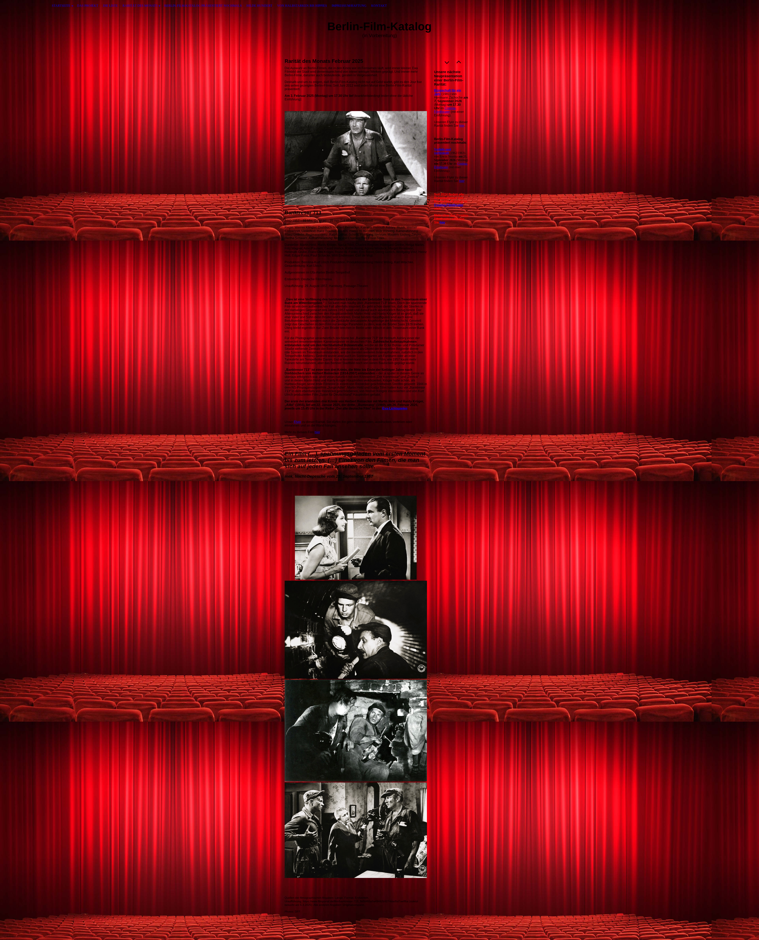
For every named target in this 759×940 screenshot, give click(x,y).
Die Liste (110, 5)
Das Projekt (87, 5)
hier (317, 432)
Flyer (297, 422)
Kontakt (379, 5)
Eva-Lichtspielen (394, 408)
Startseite (61, 5)
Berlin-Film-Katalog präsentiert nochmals (203, 5)
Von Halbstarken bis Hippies (302, 5)
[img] (20, 6)
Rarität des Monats (140, 5)
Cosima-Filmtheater (445, 110)
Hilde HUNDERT (259, 5)
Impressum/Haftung (349, 5)
